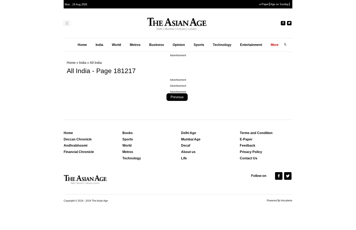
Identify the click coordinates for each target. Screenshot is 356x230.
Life (184, 158)
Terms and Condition (256, 133)
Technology (222, 45)
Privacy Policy (251, 152)
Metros (135, 45)
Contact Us (248, 158)
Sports (199, 45)
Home (82, 45)
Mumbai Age (190, 139)
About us (188, 152)
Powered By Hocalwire (279, 200)
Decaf (185, 145)
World (116, 45)
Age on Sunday (279, 4)
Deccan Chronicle (78, 139)
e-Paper (264, 4)
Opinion (179, 45)
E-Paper (246, 139)
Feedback (247, 145)
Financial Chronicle (79, 152)
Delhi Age (188, 133)
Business (156, 45)
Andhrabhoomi (75, 145)
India (99, 45)
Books (127, 133)
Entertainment (251, 45)
